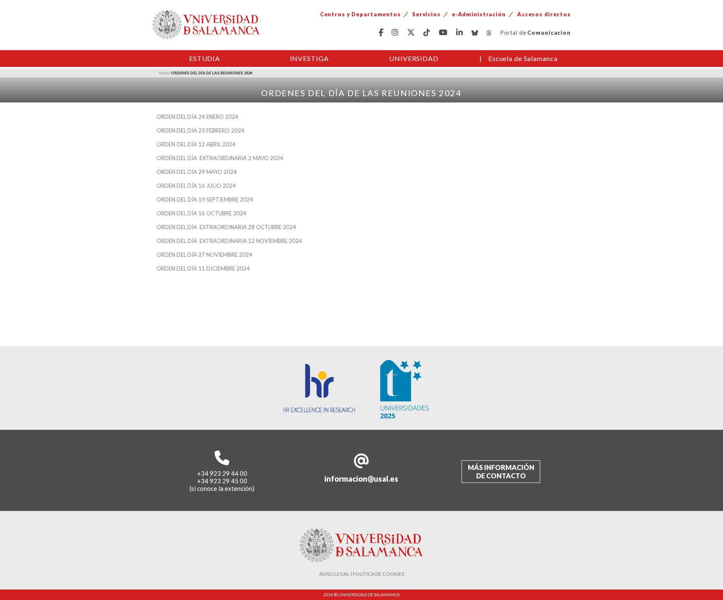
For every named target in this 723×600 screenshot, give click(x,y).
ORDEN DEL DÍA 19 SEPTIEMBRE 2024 (204, 199)
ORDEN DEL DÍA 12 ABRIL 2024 (196, 144)
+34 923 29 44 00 (222, 473)
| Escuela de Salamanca (518, 58)
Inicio (163, 73)
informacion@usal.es (361, 478)
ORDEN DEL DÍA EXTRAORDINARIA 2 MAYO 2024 (219, 158)
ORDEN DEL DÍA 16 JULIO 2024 (196, 185)
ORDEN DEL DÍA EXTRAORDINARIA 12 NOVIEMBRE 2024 (229, 240)
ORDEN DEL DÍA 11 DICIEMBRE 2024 (203, 268)
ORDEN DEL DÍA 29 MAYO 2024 (196, 172)
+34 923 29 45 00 (222, 481)
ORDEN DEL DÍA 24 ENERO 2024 (197, 116)
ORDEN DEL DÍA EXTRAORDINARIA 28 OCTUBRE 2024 (226, 227)
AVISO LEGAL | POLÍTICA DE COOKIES (361, 574)
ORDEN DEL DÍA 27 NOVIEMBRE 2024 (204, 254)
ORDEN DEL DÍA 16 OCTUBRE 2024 (201, 213)
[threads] (489, 33)
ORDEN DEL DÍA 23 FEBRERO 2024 (200, 130)
